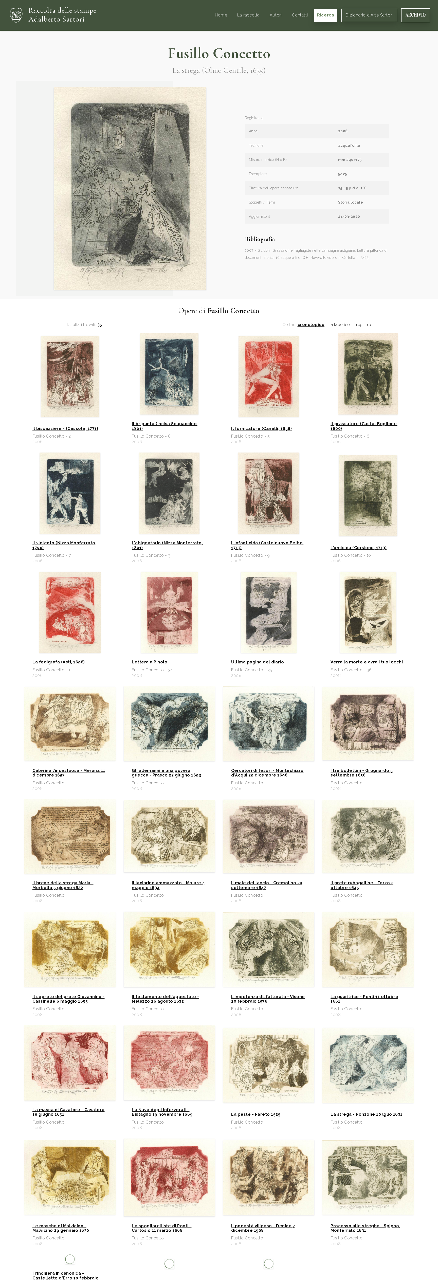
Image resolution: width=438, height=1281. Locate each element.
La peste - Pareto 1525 (255, 1114)
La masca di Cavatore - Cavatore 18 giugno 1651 (68, 1112)
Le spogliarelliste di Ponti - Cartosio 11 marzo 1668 (162, 1228)
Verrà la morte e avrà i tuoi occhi (367, 662)
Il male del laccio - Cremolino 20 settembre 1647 (266, 885)
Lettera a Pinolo (149, 662)
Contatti (300, 15)
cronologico (311, 324)
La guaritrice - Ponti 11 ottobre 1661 (364, 999)
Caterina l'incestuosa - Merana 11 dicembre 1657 (68, 773)
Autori (276, 15)
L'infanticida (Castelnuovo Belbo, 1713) (267, 545)
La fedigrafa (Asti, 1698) (58, 662)
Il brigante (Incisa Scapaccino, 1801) (165, 426)
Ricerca (326, 15)
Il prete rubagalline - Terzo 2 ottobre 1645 (362, 885)
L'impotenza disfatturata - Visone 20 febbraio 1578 (268, 999)
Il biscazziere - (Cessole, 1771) (65, 428)
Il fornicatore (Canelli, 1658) (261, 428)
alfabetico (340, 324)
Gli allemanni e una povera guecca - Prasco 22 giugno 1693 (166, 773)
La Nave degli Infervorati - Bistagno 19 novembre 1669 (162, 1112)
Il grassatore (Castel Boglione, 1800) (364, 426)
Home (221, 15)
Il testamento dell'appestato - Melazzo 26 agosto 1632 (165, 999)
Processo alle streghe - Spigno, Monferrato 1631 (365, 1228)
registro (363, 324)
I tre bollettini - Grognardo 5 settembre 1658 (362, 773)
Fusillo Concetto (219, 53)
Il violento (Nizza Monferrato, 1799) (64, 545)
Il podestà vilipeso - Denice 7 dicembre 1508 (263, 1228)
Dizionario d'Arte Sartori (369, 15)
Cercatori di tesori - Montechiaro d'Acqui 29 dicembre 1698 (267, 773)
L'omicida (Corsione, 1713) (359, 548)
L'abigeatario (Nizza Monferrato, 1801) (167, 545)
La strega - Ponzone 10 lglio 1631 (367, 1114)
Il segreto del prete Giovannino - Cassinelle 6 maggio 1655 (68, 999)
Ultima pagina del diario (257, 662)
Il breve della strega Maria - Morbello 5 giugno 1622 (63, 885)
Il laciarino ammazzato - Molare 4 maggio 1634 (168, 885)
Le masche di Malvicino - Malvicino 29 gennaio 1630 (60, 1228)
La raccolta (248, 15)
